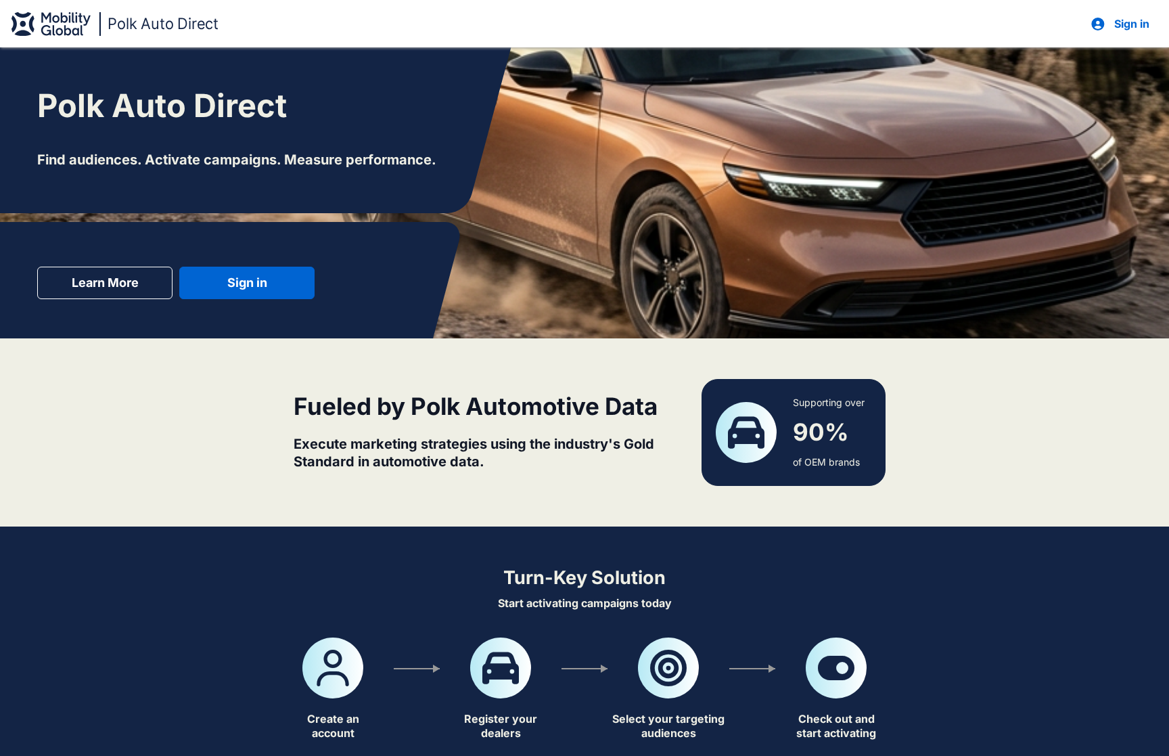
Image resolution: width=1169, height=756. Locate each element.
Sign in (247, 282)
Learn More (105, 282)
